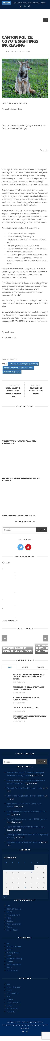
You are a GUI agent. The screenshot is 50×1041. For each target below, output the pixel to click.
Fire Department (13, 915)
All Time (40, 667)
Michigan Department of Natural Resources (18, 368)
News (9, 918)
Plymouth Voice (12, 52)
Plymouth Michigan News (12, 372)
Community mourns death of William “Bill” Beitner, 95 (29, 717)
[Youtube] (25, 6)
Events (9, 912)
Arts (8, 906)
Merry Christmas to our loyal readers (19, 516)
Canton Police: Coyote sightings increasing (23, 364)
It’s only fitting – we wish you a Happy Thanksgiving (19, 442)
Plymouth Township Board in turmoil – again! (17, 649)
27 (25, 887)
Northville (25, 938)
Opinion (10, 921)
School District (12, 930)
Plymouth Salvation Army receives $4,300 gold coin (27, 819)
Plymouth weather (9, 620)
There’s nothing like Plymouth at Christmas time (25, 827)
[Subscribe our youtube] (28, 547)
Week (9, 667)
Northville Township (14, 958)
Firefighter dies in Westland (25, 708)
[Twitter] (20, 6)
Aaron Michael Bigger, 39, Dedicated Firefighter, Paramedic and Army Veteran (28, 676)
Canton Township (9, 359)
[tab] (9, 667)
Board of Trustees (14, 909)
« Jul (4, 896)
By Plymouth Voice (19, 682)
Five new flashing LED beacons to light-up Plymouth (20, 479)
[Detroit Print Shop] (25, 736)
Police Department (14, 924)
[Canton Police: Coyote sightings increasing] (25, 78)
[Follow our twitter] (20, 547)
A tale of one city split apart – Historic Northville (30, 4)
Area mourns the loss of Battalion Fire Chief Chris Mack (28, 688)
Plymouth (25, 978)
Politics (9, 927)
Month (25, 667)
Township (10, 1011)
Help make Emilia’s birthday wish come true (24, 842)
